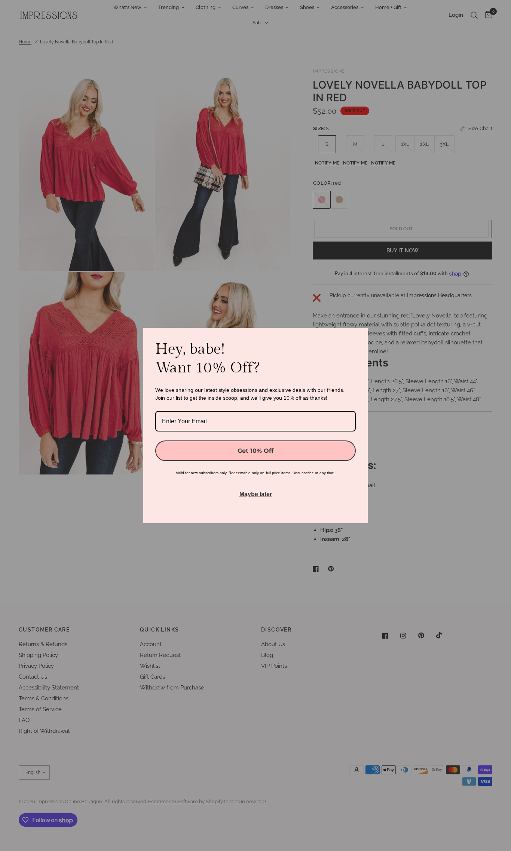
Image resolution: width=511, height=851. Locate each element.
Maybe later (255, 494)
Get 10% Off (255, 450)
